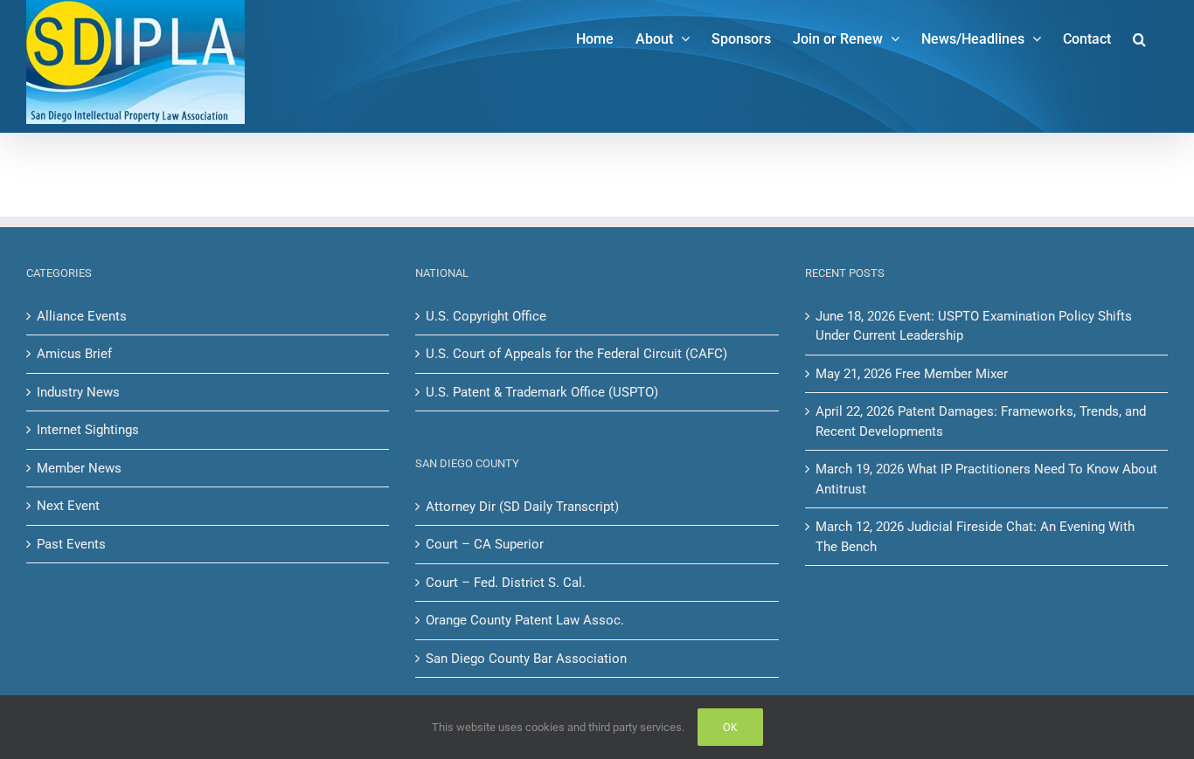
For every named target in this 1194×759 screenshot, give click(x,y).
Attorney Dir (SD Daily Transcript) (522, 506)
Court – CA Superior (485, 544)
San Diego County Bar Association (526, 658)
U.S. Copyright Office (486, 316)
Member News (79, 468)
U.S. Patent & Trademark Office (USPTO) (542, 392)
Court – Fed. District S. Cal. (506, 582)
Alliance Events (82, 316)
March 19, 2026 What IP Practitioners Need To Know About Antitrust (986, 479)
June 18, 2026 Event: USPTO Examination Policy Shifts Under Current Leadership (974, 326)
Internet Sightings (88, 430)
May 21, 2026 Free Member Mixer (912, 374)
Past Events (71, 544)
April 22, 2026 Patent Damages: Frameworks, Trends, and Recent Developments (981, 421)
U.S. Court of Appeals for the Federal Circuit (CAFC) (576, 354)
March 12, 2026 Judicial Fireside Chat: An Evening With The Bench (975, 537)
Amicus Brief (74, 354)
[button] (1139, 37)
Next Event (68, 506)
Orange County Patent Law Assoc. (525, 620)
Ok (730, 727)
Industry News (78, 392)
